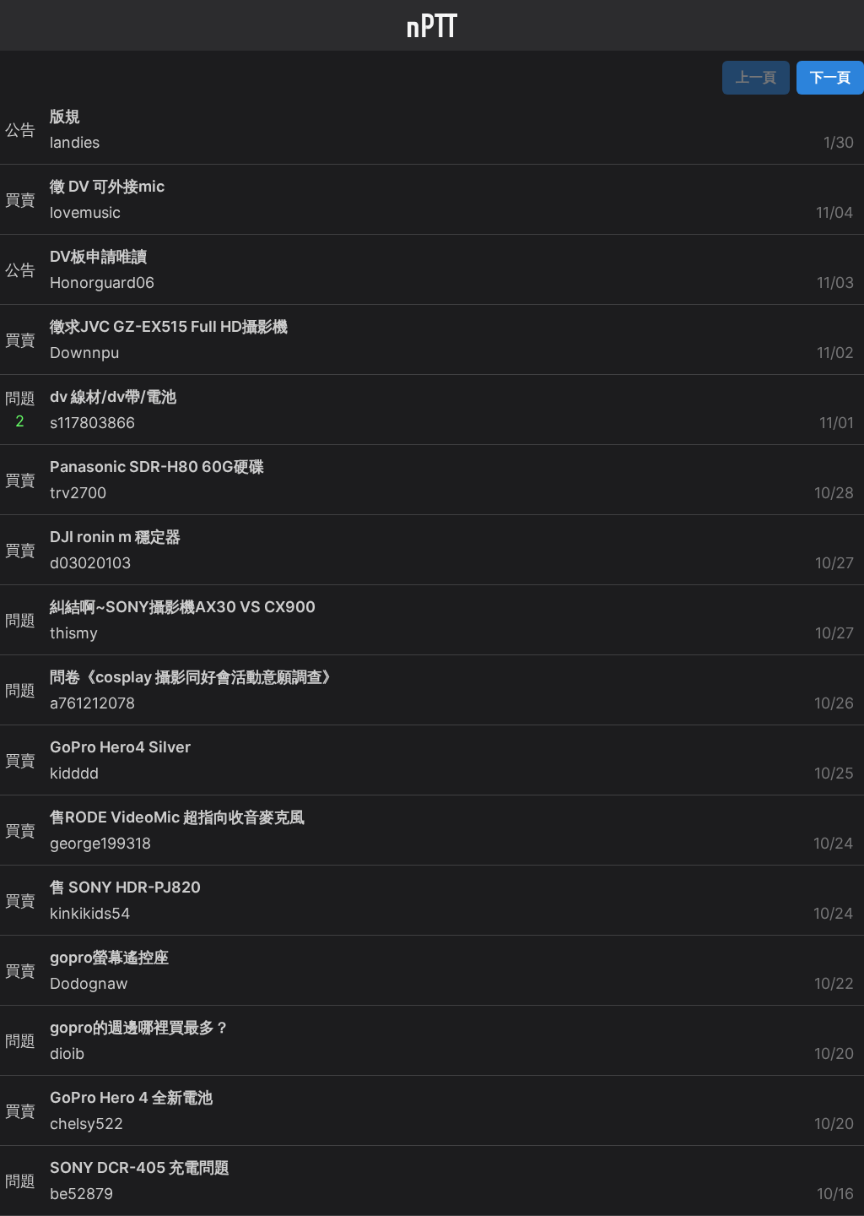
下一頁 (830, 76)
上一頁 (756, 76)
